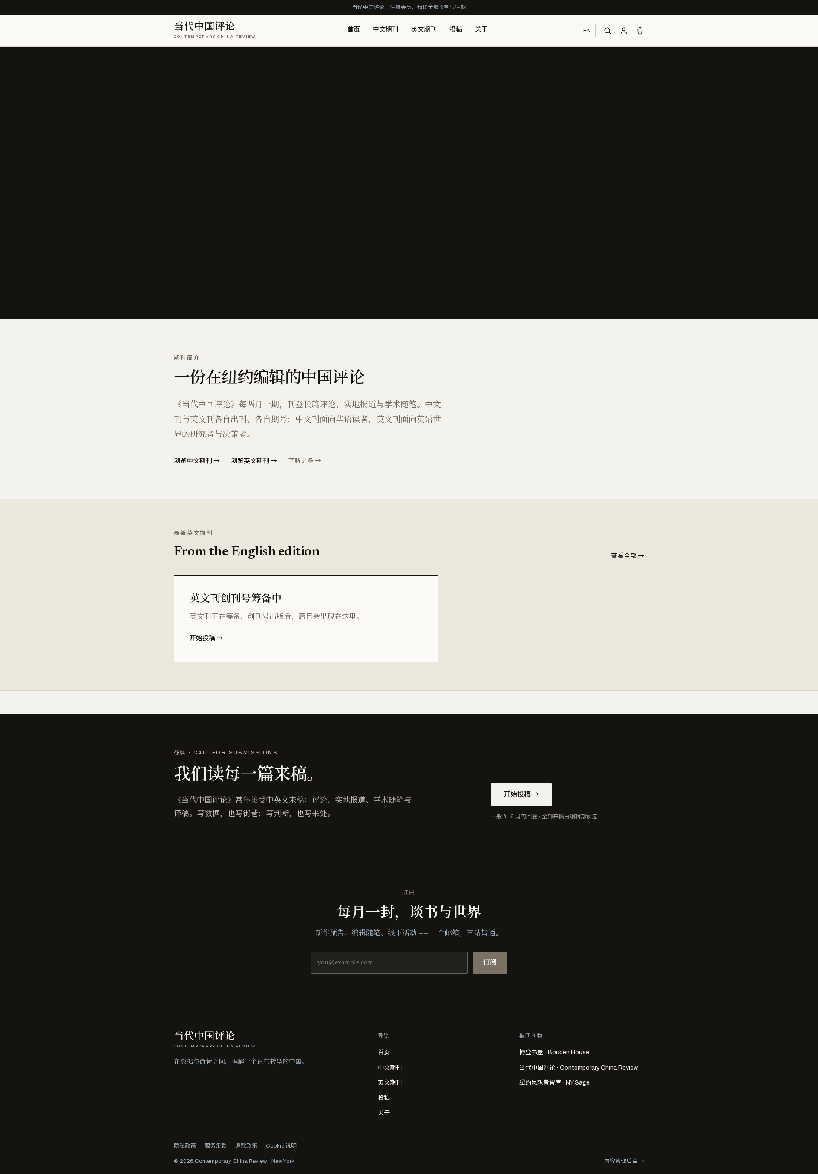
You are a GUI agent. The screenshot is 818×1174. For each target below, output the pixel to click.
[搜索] (607, 30)
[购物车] (640, 30)
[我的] (623, 30)
